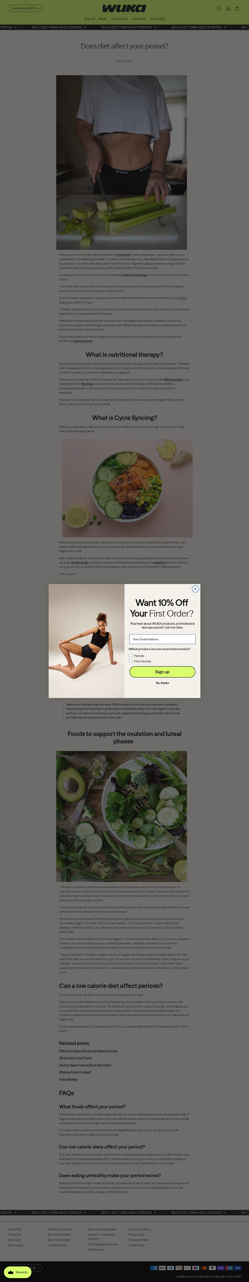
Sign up (162, 671)
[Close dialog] (195, 589)
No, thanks (162, 683)
